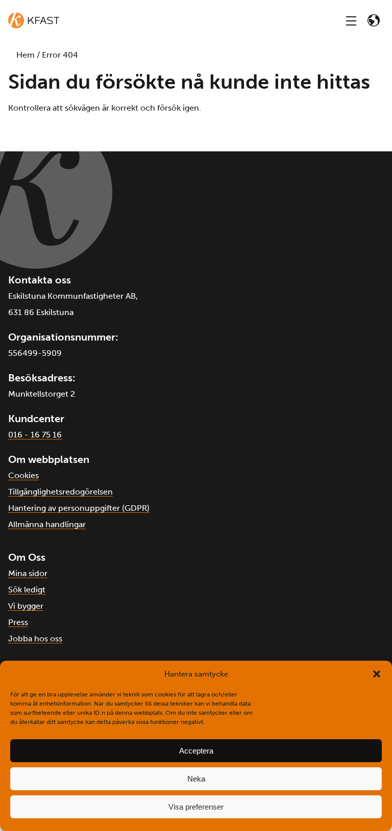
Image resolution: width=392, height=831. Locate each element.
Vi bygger (25, 606)
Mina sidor (27, 573)
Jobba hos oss (35, 638)
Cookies (23, 475)
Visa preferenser (196, 806)
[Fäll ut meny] (351, 20)
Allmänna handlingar (47, 524)
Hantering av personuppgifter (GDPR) (79, 508)
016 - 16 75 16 (35, 434)
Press (18, 622)
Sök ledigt (26, 589)
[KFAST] (33, 20)
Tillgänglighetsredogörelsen (60, 492)
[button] (377, 674)
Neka (196, 778)
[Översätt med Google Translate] (373, 20)
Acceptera (196, 750)
